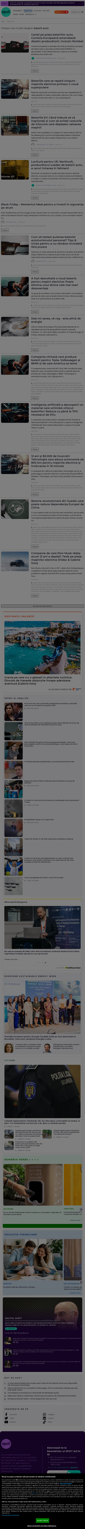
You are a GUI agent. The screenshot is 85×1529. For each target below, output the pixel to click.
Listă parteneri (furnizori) (10, 1515)
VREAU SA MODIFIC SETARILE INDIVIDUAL (41, 1526)
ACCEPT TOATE (42, 1520)
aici (34, 1493)
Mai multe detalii (66, 1483)
